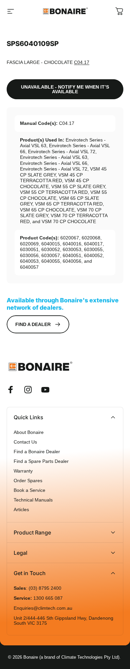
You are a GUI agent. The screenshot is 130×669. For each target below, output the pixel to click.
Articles (21, 509)
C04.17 (81, 62)
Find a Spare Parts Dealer (41, 461)
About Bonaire (29, 432)
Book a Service (29, 490)
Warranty (23, 471)
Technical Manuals (33, 500)
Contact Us (25, 442)
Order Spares (28, 480)
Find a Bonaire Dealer (37, 451)
